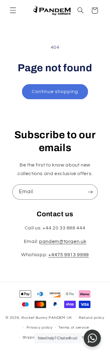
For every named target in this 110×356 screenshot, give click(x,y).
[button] (13, 10)
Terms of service (73, 327)
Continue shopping (55, 91)
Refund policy (92, 317)
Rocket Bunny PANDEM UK (46, 317)
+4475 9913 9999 (68, 254)
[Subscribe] (90, 191)
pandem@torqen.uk (62, 241)
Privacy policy (39, 327)
